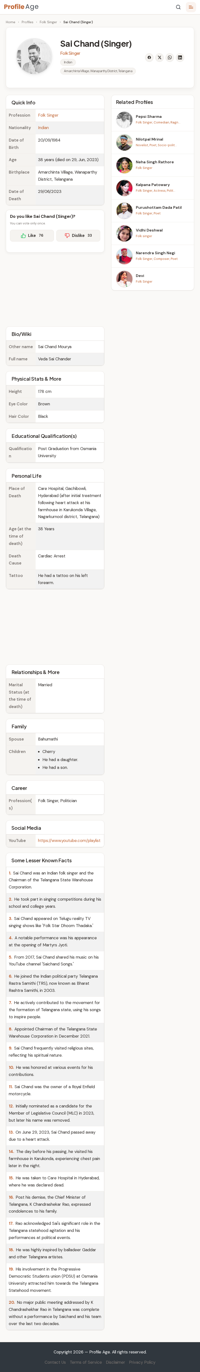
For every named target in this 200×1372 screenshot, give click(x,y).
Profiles (27, 22)
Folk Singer (48, 22)
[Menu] (191, 7)
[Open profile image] (34, 56)
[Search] (178, 7)
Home (10, 22)
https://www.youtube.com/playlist (69, 840)
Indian (43, 127)
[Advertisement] (55, 288)
